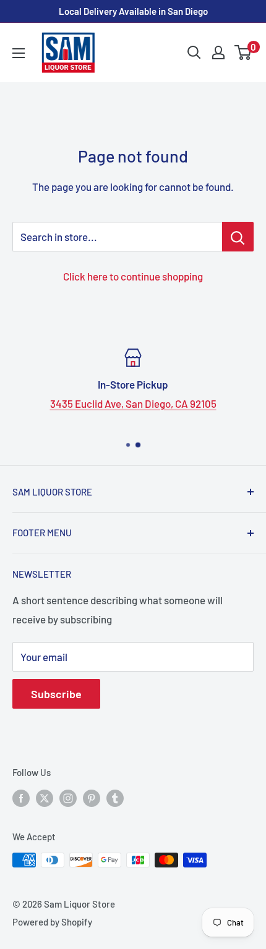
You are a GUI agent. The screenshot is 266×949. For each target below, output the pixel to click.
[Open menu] (18, 53)
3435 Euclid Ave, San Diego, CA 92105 (133, 403)
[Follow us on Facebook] (21, 797)
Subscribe (56, 694)
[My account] (218, 52)
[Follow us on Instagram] (68, 797)
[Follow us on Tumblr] (115, 797)
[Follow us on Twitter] (44, 797)
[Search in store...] (238, 236)
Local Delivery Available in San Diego (133, 11)
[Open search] (194, 52)
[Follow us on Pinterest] (91, 797)
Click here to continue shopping (133, 276)
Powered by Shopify (52, 921)
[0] (243, 52)
